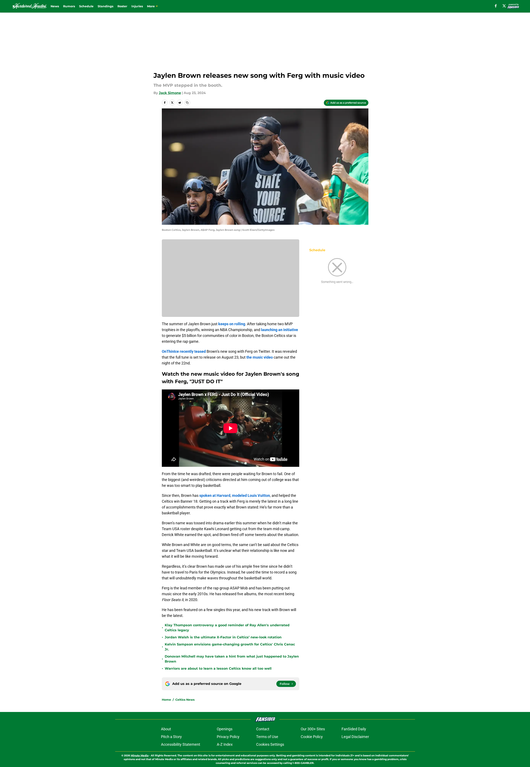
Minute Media (139, 755)
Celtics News (185, 700)
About (166, 729)
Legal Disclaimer (355, 736)
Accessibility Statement (180, 744)
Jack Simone (170, 93)
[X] (504, 6)
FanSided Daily (354, 729)
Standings (105, 6)
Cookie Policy (312, 736)
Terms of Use (267, 736)
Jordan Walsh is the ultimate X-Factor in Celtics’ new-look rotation (223, 637)
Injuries (137, 6)
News (55, 6)
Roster (122, 6)
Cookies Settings (270, 744)
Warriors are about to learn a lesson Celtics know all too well (218, 668)
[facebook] (496, 6)
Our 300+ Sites (313, 729)
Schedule (86, 6)
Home (166, 700)
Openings (224, 729)
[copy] (187, 102)
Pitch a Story (171, 736)
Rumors (69, 6)
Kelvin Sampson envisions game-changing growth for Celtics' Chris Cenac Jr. (230, 646)
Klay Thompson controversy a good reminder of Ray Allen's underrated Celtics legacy (227, 627)
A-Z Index (225, 744)
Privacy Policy (228, 736)
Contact (262, 729)
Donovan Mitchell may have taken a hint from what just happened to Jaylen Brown (232, 658)
